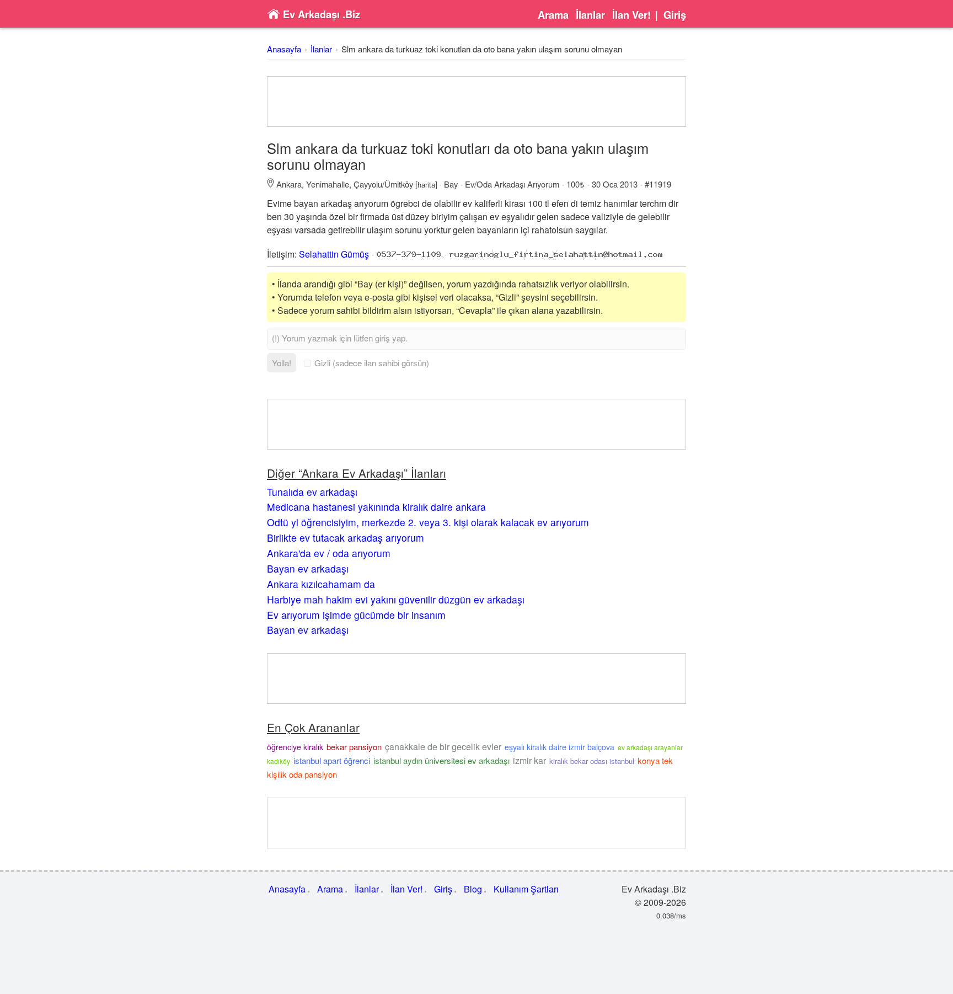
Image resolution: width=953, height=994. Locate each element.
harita (426, 184)
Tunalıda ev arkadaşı (312, 492)
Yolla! (281, 362)
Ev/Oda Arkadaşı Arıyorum (512, 184)
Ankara (289, 184)
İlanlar (590, 15)
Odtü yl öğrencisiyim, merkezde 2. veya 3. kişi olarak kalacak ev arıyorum (428, 522)
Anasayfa (284, 49)
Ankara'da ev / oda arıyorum (328, 553)
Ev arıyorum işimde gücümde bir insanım (356, 615)
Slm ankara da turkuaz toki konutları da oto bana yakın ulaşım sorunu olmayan (481, 49)
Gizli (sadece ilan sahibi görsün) (371, 362)
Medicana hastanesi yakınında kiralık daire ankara (376, 507)
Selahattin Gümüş (334, 254)
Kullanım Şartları (526, 889)
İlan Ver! (631, 15)
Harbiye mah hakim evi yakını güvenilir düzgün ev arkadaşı (395, 599)
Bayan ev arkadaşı (308, 568)
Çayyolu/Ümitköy (383, 184)
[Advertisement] (476, 101)
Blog (473, 889)
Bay (451, 184)
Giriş (674, 15)
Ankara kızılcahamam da (321, 584)
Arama (553, 15)
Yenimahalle (327, 184)
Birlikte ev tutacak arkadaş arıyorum (345, 537)
